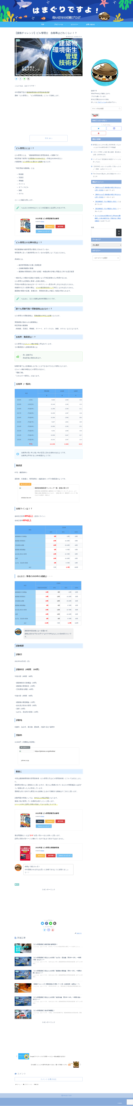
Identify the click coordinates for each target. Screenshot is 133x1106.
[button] (119, 109)
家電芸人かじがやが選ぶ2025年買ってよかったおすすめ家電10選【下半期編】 (107, 146)
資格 (17, 884)
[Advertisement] (49, 116)
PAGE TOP (67, 1095)
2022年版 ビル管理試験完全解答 (47, 218)
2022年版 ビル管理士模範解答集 (47, 847)
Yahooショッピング (43, 231)
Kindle (40, 226)
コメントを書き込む (48, 1079)
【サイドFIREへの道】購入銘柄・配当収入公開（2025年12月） (107, 153)
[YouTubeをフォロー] (52, 929)
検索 (92, 227)
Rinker (42, 221)
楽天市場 (60, 226)
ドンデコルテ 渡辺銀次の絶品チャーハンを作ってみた (107, 160)
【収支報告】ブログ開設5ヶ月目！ (106, 201)
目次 (46, 138)
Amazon (49, 226)
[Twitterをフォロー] (44, 929)
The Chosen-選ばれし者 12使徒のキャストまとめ (107, 175)
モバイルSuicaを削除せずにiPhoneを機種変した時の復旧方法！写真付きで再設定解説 (108, 218)
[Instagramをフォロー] (48, 929)
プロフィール (101, 102)
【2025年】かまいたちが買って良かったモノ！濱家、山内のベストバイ (107, 168)
